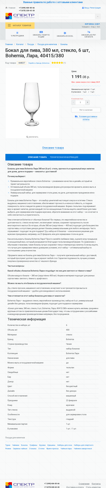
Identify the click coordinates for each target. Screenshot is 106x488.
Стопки (41, 449)
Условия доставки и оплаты (88, 117)
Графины (33, 445)
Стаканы (32, 449)
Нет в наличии (86, 110)
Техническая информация (64, 157)
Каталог (20, 44)
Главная (11, 8)
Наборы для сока (64, 445)
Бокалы (64, 44)
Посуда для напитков (47, 44)
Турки (7, 445)
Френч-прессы (52, 449)
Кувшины (51, 445)
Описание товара (37, 157)
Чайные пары (66, 449)
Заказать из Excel (65, 36)
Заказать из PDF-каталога (88, 36)
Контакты (96, 484)
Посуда (30, 44)
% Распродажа (17, 36)
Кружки (42, 445)
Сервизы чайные (20, 449)
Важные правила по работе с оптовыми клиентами (53, 2)
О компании (84, 484)
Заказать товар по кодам (41, 36)
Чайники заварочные (83, 449)
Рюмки (8, 449)
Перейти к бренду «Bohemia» (39, 63)
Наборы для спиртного (83, 445)
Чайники (15, 445)
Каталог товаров (22, 25)
